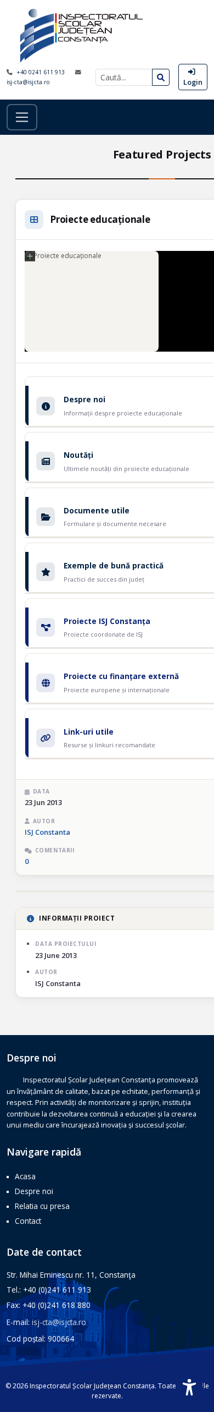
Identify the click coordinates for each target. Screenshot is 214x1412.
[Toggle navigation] (22, 117)
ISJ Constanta (47, 832)
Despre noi (34, 1191)
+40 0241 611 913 (41, 72)
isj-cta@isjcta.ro (28, 82)
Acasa (25, 1176)
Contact (28, 1221)
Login (192, 82)
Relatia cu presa (42, 1206)
